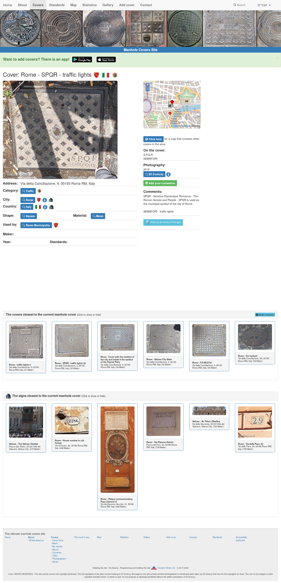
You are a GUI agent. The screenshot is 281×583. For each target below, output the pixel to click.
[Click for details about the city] (44, 199)
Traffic (29, 191)
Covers (38, 4)
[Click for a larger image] (70, 130)
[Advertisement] (140, 274)
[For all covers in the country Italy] (105, 74)
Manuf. (55, 549)
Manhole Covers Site (141, 49)
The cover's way (81, 537)
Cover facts (57, 540)
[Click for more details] (26, 341)
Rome (29, 200)
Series (55, 561)
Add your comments (161, 183)
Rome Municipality (37, 225)
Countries (56, 552)
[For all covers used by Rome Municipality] (56, 224)
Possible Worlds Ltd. (166, 568)
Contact (146, 4)
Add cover (127, 4)
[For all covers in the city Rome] (96, 74)
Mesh (55, 543)
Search (240, 5)
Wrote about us (36, 540)
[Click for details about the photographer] (168, 174)
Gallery (107, 4)
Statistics (89, 4)
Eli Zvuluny (155, 174)
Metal (99, 216)
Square (30, 216)
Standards (57, 4)
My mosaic (57, 546)
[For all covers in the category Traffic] (115, 74)
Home (7, 4)
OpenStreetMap (180, 125)
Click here (155, 139)
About (22, 4)
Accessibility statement (241, 539)
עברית (263, 4)
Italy (28, 207)
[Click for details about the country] (45, 206)
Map (73, 4)
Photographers (59, 558)
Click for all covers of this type (165, 222)
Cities (55, 555)
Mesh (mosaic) (266, 314)
